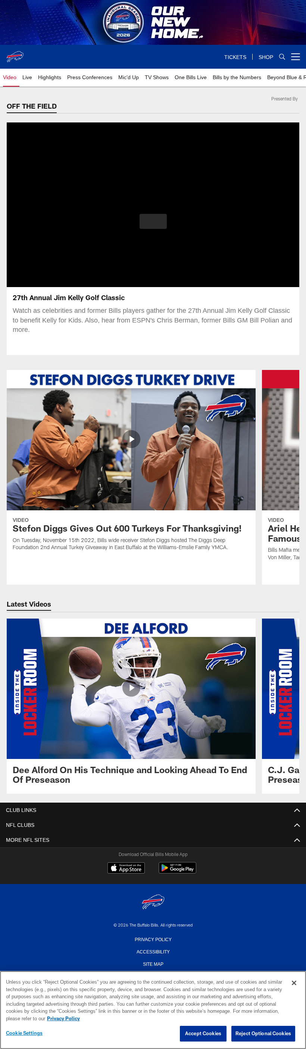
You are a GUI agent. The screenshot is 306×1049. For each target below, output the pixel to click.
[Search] (282, 57)
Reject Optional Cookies (263, 1034)
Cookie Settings (24, 1033)
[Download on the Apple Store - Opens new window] (126, 868)
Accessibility (153, 951)
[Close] (294, 983)
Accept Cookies (203, 1034)
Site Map (153, 963)
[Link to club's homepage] (15, 54)
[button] (153, 221)
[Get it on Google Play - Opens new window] (177, 871)
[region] (153, 1010)
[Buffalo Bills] (153, 902)
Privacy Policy (153, 938)
